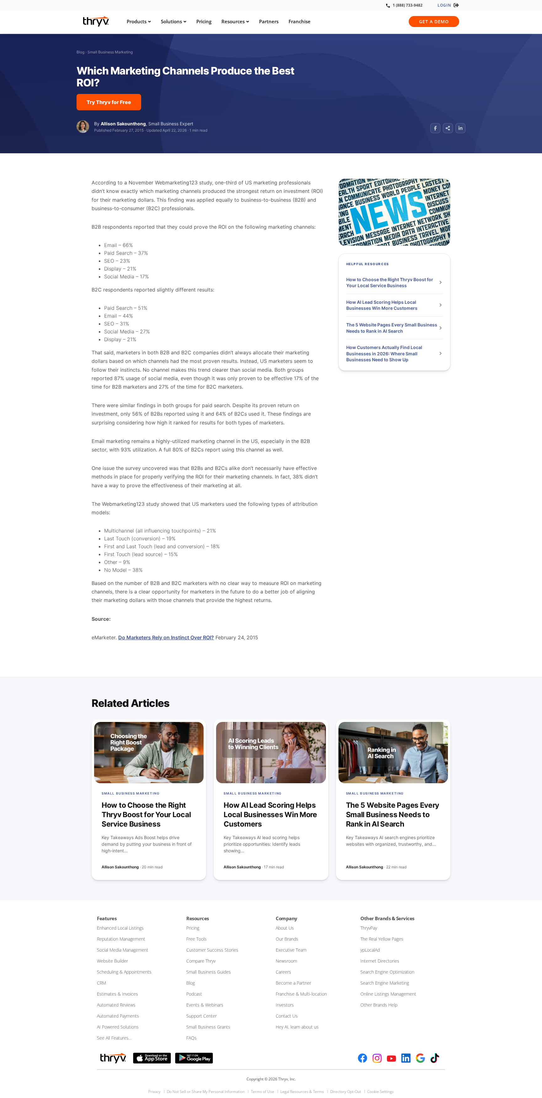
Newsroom (286, 961)
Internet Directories (379, 961)
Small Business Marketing (110, 52)
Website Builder (112, 961)
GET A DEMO (434, 22)
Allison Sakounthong (123, 123)
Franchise (300, 21)
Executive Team (291, 950)
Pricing (203, 21)
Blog (80, 52)
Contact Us (287, 1016)
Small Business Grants (208, 1027)
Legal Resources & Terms (302, 1091)
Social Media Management (122, 950)
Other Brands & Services (387, 918)
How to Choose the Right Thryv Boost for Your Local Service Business (389, 282)
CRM (101, 983)
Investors (285, 1005)
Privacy (154, 1091)
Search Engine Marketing (384, 983)
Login (444, 5)
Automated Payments (118, 1016)
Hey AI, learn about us (297, 1027)
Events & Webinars (204, 1005)
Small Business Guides (208, 972)
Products (136, 21)
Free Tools (196, 939)
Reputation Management (121, 939)
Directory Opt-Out (345, 1091)
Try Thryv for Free (109, 102)
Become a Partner (293, 983)
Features (106, 918)
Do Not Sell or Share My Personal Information (206, 1091)
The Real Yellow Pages (381, 939)
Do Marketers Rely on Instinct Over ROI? (166, 637)
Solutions (171, 21)
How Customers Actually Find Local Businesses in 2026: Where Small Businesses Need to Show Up (384, 353)
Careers (283, 972)
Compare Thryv (200, 961)
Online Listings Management (388, 994)
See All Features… (114, 1038)
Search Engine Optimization (387, 972)
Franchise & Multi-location (301, 994)
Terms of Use (262, 1091)
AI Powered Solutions (118, 1027)
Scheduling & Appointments (124, 972)
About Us (285, 928)
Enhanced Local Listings (120, 928)
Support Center (201, 1016)
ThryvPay (368, 928)
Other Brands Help (378, 1005)
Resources (233, 21)
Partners (269, 21)
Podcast (194, 994)
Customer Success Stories (212, 950)
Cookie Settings (380, 1091)
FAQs (191, 1038)
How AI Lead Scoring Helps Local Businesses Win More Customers (382, 305)
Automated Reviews (116, 1005)
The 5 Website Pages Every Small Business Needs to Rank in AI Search (391, 328)
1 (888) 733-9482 (407, 5)
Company (286, 918)
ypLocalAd (370, 950)
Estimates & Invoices (117, 994)
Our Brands (287, 939)
